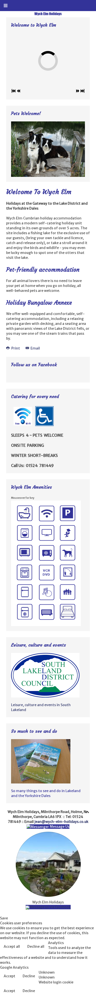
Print (16, 348)
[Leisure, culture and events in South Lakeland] (45, 675)
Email (35, 348)
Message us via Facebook (50, 907)
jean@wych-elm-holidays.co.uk (61, 821)
